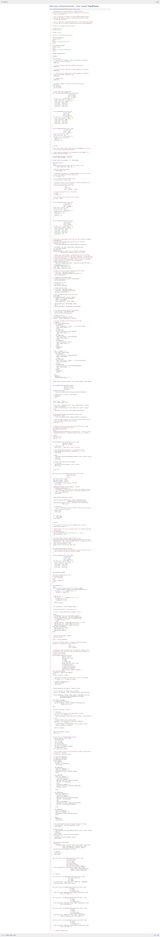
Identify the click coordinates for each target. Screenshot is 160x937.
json (158, 935)
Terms (14, 935)
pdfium (51, 6)
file (75, 9)
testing (78, 6)
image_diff (84, 6)
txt (155, 935)
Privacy (11, 935)
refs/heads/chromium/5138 (66, 6)
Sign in (157, 2)
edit (79, 9)
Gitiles (7, 935)
